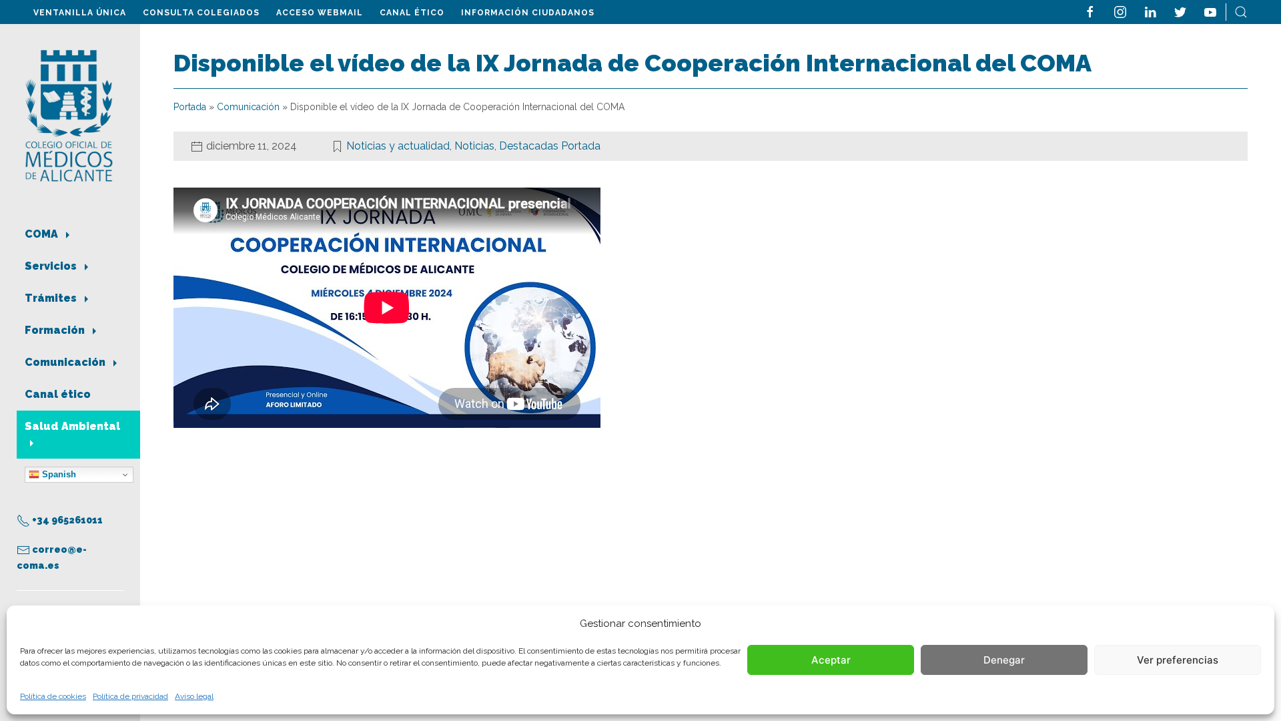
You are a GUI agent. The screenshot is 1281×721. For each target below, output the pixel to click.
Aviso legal (194, 696)
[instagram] (1120, 11)
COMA (43, 234)
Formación (56, 330)
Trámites (52, 298)
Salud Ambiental (72, 426)
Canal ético (412, 12)
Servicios (52, 266)
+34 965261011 (66, 520)
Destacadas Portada (549, 146)
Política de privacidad (130, 696)
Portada (189, 106)
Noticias (474, 146)
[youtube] (1210, 11)
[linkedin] (1150, 11)
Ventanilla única (79, 12)
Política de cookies (53, 696)
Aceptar (831, 660)
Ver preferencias (1177, 660)
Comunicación (66, 362)
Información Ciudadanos (527, 12)
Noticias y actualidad (398, 146)
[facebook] (1090, 11)
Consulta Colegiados (201, 12)
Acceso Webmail (319, 12)
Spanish (57, 474)
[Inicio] (69, 114)
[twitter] (1180, 11)
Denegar (1004, 660)
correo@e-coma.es (52, 557)
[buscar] (1241, 11)
